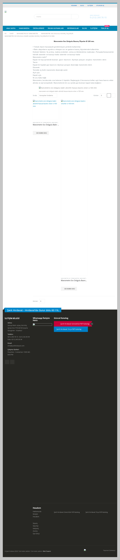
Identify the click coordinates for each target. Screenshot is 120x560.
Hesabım (74, 5)
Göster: (96, 95)
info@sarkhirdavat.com (16, 346)
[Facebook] (110, 5)
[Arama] (75, 16)
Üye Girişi (36, 534)
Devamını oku (41, 133)
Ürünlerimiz (38, 28)
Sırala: (35, 95)
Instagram (12, 362)
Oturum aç (100, 5)
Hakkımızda (24, 28)
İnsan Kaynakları (56, 28)
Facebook (7, 362)
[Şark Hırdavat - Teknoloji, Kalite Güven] (17, 17)
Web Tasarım (47, 551)
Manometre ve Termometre (42, 122)
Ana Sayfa (10, 28)
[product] (46, 110)
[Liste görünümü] (113, 95)
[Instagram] (113, 5)
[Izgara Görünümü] (109, 95)
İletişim (90, 5)
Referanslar (73, 28)
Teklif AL (105, 27)
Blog (82, 5)
